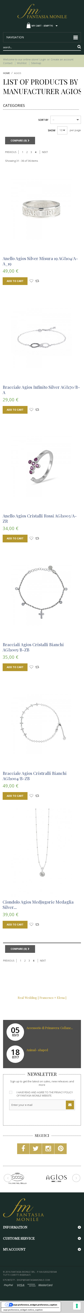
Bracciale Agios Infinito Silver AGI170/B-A (41, 389)
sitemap (36, 63)
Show (51, 130)
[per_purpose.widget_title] (77, 1306)
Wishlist (22, 63)
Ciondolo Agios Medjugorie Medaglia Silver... (38, 904)
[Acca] (17, 1178)
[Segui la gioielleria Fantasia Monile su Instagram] (48, 1150)
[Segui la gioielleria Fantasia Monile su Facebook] (23, 1150)
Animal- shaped (37, 1050)
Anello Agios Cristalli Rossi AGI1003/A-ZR (40, 518)
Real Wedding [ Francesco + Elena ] (42, 998)
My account (14, 1249)
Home (6, 73)
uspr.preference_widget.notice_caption (23, 1310)
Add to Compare (37, 281)
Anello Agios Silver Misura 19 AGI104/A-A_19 (40, 261)
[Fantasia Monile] (42, 11)
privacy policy (63, 1092)
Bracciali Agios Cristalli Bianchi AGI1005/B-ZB (33, 647)
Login (43, 59)
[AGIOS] (56, 1178)
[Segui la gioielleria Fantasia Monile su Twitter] (36, 1150)
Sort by (43, 120)
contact (7, 63)
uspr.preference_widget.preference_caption (35, 1304)
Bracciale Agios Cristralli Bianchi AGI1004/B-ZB (35, 775)
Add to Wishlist (31, 281)
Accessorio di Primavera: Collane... (50, 1028)
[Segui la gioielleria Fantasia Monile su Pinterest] (60, 1150)
